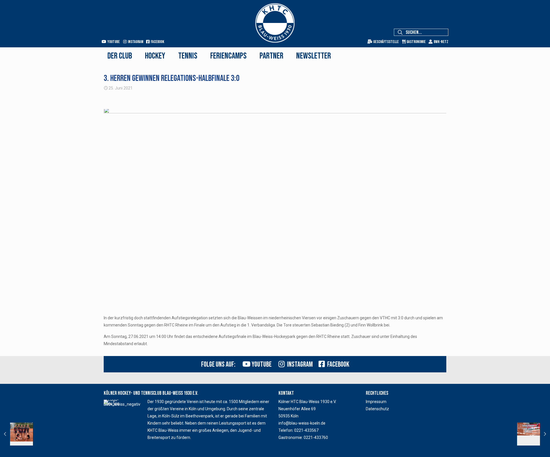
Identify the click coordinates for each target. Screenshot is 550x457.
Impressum (376, 401)
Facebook (157, 41)
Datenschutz (377, 409)
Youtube (113, 41)
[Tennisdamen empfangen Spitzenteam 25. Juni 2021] (533, 434)
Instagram (135, 41)
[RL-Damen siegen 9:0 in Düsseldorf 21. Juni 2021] (16, 434)
